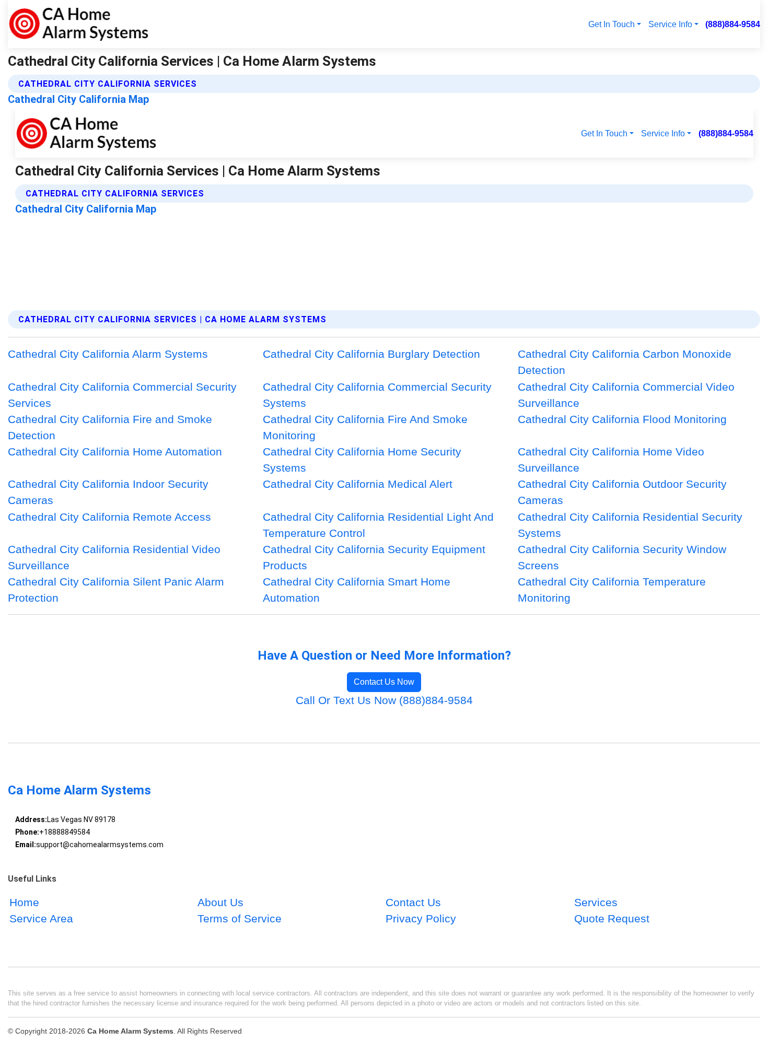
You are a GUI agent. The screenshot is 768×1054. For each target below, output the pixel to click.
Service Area (41, 919)
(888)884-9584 (732, 24)
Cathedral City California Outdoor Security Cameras (622, 492)
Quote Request (611, 919)
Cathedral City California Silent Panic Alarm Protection (116, 590)
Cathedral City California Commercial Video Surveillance (626, 395)
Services (596, 902)
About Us (220, 902)
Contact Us (413, 902)
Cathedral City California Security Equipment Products (374, 557)
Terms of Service (239, 919)
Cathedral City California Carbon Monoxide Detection (624, 362)
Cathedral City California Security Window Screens (622, 557)
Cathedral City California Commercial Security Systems (377, 395)
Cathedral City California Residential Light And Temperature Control (378, 525)
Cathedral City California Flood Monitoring (622, 419)
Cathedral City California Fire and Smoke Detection (110, 427)
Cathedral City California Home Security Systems (362, 460)
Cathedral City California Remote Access (109, 517)
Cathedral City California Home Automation (115, 452)
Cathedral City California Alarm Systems (108, 354)
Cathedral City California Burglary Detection (371, 354)
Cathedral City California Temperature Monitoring (612, 590)
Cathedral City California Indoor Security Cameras (108, 492)
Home (24, 902)
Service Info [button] (670, 24)
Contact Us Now (384, 681)
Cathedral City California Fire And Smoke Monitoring (365, 427)
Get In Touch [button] (611, 24)
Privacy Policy (421, 919)
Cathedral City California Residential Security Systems (630, 525)
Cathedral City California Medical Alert (357, 484)
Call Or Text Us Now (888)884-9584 (384, 700)
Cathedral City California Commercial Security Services (122, 395)
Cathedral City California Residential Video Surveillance (114, 557)
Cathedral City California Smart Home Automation (356, 590)
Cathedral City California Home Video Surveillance (611, 460)
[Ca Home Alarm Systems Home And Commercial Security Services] (78, 24)
